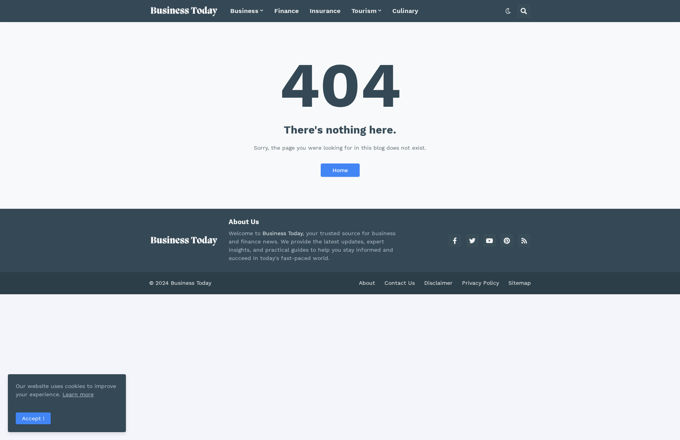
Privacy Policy (480, 283)
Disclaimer (438, 283)
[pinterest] (507, 240)
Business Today (282, 233)
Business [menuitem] (244, 11)
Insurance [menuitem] (325, 11)
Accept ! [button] (33, 418)
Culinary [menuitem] (405, 11)
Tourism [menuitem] (364, 11)
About (367, 283)
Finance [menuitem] (286, 11)
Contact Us (399, 283)
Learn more (78, 394)
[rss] (524, 240)
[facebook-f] (455, 240)
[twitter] (472, 240)
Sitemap (519, 283)
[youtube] (489, 240)
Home (340, 170)
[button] (508, 11)
